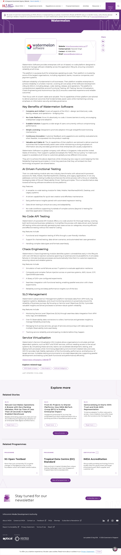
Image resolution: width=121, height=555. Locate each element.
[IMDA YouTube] (117, 520)
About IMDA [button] (19, 6)
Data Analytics (45, 368)
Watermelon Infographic (35, 360)
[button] (103, 41)
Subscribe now (92, 498)
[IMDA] (8, 6)
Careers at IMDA (19, 520)
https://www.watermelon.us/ (76, 46)
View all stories (60, 433)
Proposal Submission (72, 6)
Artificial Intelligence (60, 368)
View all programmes (59, 480)
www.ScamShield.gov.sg (98, 16)
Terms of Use (41, 527)
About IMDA (7, 520)
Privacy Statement (27, 527)
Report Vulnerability (10, 527)
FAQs (50, 520)
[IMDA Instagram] (112, 520)
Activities (86, 6)
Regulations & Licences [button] (53, 6)
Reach (50, 527)
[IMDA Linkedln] (104, 520)
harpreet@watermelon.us (72, 54)
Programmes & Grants (35, 6)
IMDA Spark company (31, 368)
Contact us (31, 520)
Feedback (40, 520)
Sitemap (57, 520)
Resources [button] (95, 6)
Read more (11, 425)
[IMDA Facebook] (108, 520)
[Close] (116, 14)
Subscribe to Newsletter (70, 520)
